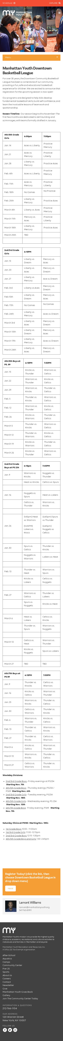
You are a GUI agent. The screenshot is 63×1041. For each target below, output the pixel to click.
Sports (6, 972)
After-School (9, 955)
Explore (53, 3)
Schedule (8, 3)
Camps (6, 962)
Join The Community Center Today (20, 998)
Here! (10, 888)
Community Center (12, 965)
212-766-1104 (10, 1008)
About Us (7, 975)
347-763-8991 (25, 910)
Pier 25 (6, 969)
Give (5, 989)
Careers (7, 979)
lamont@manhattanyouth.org (34, 907)
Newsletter (8, 985)
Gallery (6, 995)
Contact (7, 982)
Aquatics (7, 959)
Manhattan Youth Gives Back (18, 992)
